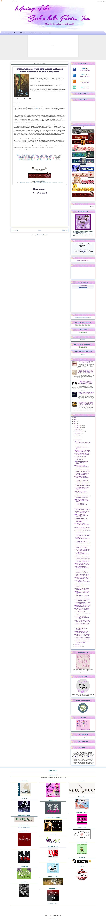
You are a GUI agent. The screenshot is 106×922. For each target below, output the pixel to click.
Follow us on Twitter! (85, 76)
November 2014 (78, 427)
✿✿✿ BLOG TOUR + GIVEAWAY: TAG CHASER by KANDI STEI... (82, 609)
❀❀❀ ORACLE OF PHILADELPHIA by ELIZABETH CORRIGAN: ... (82, 582)
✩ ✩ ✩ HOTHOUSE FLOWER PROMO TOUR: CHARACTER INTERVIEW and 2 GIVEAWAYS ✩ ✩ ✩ (86, 372)
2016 (74, 419)
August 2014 (78, 433)
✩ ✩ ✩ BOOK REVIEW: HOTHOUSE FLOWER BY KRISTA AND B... (80, 628)
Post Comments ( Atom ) (42, 234)
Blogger (83, 82)
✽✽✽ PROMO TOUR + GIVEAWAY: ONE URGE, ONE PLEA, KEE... (82, 606)
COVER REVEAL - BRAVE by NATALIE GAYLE (86, 362)
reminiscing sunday (47, 182)
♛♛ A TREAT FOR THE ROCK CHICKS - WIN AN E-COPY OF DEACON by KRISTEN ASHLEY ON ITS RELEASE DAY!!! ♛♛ (86, 404)
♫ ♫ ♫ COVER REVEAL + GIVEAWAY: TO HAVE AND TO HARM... (81, 447)
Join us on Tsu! (85, 88)
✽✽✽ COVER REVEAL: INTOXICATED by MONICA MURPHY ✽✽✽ (81, 516)
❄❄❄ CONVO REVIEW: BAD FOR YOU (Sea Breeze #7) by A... (82, 578)
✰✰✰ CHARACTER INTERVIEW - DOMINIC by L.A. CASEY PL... (82, 596)
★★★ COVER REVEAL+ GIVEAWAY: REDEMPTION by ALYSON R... (81, 568)
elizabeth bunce (29, 182)
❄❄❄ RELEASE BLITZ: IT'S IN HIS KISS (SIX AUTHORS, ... (82, 603)
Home (40, 230)
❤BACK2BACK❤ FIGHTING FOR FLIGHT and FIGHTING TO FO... (82, 534)
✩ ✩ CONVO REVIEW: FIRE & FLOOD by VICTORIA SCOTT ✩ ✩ (82, 543)
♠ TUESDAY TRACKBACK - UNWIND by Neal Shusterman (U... (81, 493)
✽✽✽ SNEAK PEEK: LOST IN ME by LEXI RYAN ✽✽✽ (82, 641)
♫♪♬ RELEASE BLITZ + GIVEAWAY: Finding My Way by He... (82, 538)
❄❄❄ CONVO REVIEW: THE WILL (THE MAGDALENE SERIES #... (82, 528)
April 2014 (77, 441)
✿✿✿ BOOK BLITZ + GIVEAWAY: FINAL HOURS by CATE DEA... (82, 635)
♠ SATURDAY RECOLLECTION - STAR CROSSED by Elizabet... (81, 589)
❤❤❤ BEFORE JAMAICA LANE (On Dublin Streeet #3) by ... (81, 474)
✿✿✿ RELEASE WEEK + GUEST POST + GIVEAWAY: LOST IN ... (82, 564)
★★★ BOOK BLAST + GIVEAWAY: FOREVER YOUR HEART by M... (82, 621)
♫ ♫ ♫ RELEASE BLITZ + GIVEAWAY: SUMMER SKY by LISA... (81, 554)
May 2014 (77, 439)
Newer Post (15, 230)
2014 (74, 423)
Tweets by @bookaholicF (83, 260)
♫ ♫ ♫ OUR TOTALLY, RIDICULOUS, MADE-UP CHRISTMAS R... (80, 505)
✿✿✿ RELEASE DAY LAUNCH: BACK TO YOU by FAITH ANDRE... (81, 462)
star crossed (54, 182)
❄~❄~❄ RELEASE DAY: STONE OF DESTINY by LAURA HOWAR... (81, 488)
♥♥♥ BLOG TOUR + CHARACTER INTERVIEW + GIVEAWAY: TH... (82, 550)
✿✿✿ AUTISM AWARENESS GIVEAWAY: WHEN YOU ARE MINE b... (81, 500)
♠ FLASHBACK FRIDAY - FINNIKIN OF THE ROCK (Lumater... (82, 547)
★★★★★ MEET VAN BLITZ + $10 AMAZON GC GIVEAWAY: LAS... (82, 443)
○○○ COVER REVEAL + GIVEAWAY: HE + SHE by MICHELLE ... (82, 496)
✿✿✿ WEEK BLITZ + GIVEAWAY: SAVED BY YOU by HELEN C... (82, 557)
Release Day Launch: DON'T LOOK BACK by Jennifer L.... (82, 531)
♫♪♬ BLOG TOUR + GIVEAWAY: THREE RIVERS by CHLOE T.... (82, 484)
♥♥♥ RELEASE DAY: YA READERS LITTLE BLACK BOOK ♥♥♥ (82, 599)
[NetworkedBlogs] (83, 285)
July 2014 (77, 435)
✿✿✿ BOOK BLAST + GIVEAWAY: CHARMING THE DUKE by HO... (82, 451)
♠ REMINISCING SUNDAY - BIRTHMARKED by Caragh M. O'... (81, 477)
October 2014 (78, 429)
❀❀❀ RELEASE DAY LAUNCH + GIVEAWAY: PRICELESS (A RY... (82, 624)
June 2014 (77, 437)
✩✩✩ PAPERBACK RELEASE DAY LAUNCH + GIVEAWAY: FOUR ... (82, 638)
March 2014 (77, 644)
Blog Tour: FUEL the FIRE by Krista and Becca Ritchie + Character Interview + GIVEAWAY (86, 394)
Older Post (64, 230)
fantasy (34, 182)
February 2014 (78, 646)
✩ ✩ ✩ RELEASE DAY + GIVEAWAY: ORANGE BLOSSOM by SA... (82, 613)
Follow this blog (83, 287)
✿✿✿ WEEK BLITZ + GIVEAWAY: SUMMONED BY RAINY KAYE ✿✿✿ (82, 592)
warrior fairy (60, 182)
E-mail (87, 82)
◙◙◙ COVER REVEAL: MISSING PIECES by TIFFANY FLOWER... (82, 508)
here (37, 108)
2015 (74, 421)
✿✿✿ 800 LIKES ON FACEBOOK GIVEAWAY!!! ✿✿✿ (82, 585)
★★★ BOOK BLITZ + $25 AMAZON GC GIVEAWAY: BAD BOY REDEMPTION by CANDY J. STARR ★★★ (86, 383)
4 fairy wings (22, 182)
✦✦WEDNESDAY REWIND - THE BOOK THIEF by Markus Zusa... (82, 561)
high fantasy (39, 182)
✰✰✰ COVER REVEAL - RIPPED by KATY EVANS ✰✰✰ (82, 512)
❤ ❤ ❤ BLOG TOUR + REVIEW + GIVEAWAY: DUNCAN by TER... (82, 470)
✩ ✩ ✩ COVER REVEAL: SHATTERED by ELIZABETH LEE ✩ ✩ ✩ (81, 617)
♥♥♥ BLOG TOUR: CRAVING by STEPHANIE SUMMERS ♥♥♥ (81, 575)
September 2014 (79, 431)
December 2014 (78, 425)
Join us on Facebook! (85, 70)
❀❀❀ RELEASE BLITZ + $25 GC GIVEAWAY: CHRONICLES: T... (82, 454)
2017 (74, 417)
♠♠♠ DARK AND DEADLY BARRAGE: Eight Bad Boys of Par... (81, 524)
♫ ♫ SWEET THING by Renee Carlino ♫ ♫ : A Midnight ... (81, 571)
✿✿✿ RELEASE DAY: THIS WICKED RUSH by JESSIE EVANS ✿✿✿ (81, 520)
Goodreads (28, 149)
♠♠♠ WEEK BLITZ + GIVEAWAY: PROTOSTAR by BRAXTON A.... (82, 481)
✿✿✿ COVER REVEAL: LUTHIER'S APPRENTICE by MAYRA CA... (81, 467)
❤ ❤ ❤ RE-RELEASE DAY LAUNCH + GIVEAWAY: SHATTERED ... (80, 458)
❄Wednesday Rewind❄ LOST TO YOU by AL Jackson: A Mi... (82, 632)
